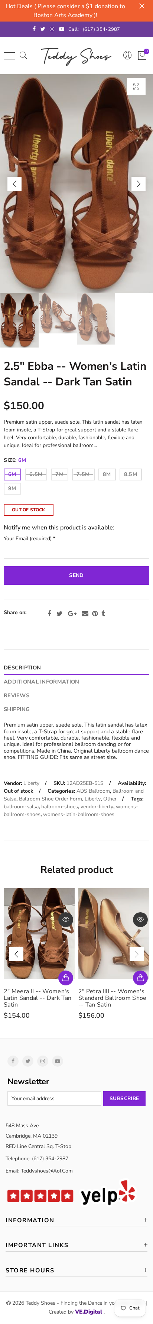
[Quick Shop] (65, 978)
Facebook (49, 613)
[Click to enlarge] (136, 86)
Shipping (17, 709)
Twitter (59, 613)
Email (85, 613)
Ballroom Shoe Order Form (50, 798)
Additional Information (41, 681)
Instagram (42, 1061)
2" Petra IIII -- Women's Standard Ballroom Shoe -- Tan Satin (38, 998)
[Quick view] (65, 919)
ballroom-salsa (21, 806)
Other (110, 798)
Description (22, 667)
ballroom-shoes (59, 806)
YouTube (57, 1061)
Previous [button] (14, 184)
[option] (76, 183)
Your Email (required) (29, 539)
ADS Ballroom (93, 791)
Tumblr (103, 613)
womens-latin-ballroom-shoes (78, 814)
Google (72, 613)
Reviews (16, 695)
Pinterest (95, 613)
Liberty (31, 783)
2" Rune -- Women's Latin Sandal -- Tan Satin (112, 994)
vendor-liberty (97, 806)
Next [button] (138, 184)
